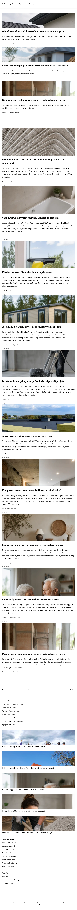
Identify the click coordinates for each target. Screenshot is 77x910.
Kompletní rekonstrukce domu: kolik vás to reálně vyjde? (31, 490)
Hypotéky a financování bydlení (11, 617)
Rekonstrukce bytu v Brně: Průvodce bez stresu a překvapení (28, 768)
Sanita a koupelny (7, 235)
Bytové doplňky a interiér (9, 563)
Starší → (72, 690)
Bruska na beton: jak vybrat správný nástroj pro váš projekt (33, 381)
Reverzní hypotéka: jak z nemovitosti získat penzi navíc (30, 599)
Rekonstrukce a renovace (9, 508)
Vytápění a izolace (7, 181)
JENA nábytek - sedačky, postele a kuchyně (19, 4)
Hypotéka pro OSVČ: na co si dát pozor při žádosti (23, 811)
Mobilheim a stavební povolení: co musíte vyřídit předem (31, 326)
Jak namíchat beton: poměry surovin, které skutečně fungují (27, 832)
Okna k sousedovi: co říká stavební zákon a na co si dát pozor (33, 31)
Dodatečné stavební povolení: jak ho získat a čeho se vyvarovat (34, 100)
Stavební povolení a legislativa (10, 43)
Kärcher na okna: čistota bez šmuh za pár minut (27, 272)
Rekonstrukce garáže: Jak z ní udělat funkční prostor (24, 746)
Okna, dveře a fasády (7, 290)
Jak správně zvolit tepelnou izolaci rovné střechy (27, 436)
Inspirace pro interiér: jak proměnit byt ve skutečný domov (32, 545)
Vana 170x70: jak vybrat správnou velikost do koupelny (30, 217)
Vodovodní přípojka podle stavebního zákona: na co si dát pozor (35, 65)
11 (55, 690)
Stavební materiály (7, 399)
